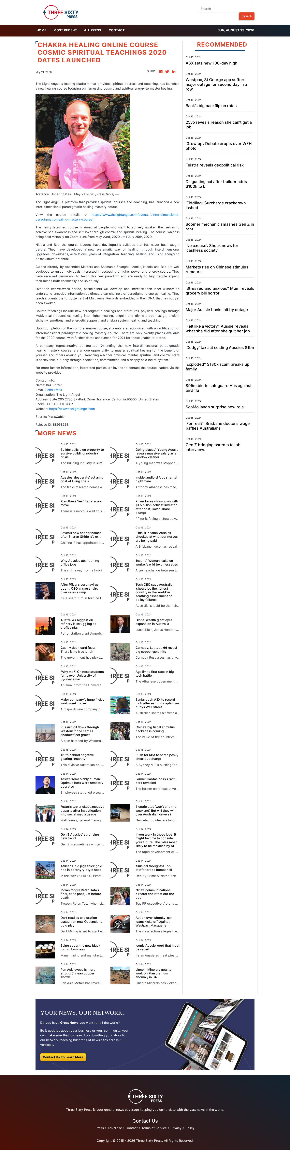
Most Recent (65, 30)
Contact (117, 30)
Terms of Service (154, 1128)
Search (247, 16)
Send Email (53, 390)
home (41, 30)
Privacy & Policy (182, 1128)
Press (100, 1128)
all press (92, 30)
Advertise (115, 1128)
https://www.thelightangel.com (72, 409)
